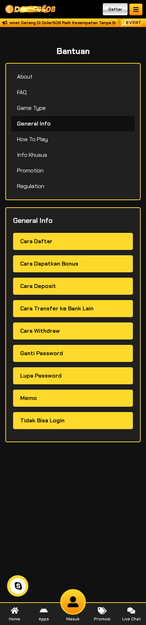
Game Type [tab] (31, 108)
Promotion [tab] (30, 170)
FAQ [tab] (22, 92)
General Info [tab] (34, 123)
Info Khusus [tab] (32, 155)
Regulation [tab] (30, 186)
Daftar (115, 9)
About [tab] (25, 76)
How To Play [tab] (32, 139)
